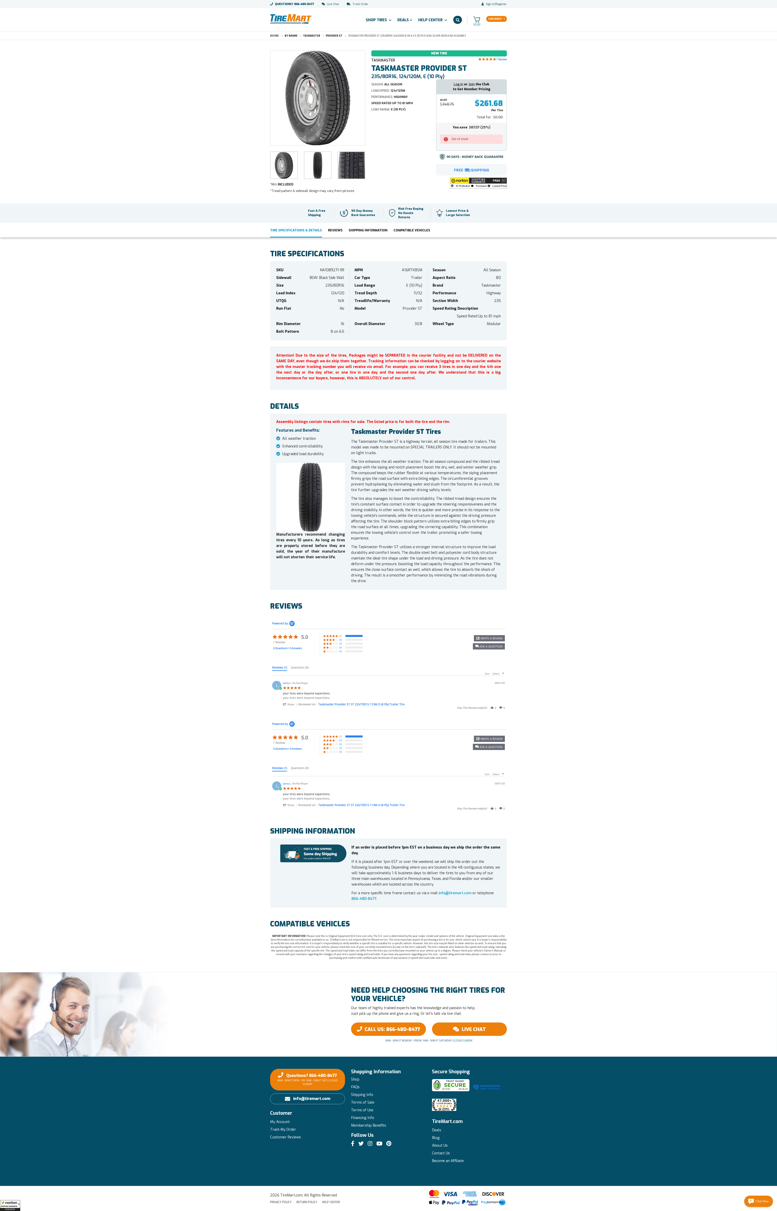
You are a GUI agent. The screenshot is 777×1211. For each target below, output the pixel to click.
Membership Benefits (368, 1125)
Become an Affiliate (448, 1160)
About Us (440, 1145)
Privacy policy (281, 1202)
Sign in (490, 4)
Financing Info (362, 1117)
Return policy (306, 1202)
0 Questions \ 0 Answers (287, 648)
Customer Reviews (285, 1137)
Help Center (431, 20)
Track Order (360, 4)
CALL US (392, 1029)
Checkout (495, 19)
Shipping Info (362, 1094)
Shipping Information (368, 230)
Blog (436, 1137)
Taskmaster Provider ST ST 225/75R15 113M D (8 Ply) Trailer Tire (361, 704)
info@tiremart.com (455, 893)
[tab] (279, 668)
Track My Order (283, 1129)
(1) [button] (340, 635)
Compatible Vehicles (412, 230)
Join (471, 84)
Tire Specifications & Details (296, 230)
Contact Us (441, 1153)
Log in (458, 84)
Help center (331, 1202)
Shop (355, 1079)
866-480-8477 (294, 4)
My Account (280, 1121)
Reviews (335, 230)
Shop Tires (377, 20)
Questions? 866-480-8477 (307, 1079)
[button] (10, 1205)
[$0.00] (476, 19)
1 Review (501, 59)
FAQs (355, 1087)
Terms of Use (362, 1110)
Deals (403, 20)
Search (457, 20)
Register (501, 4)
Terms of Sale (362, 1102)
